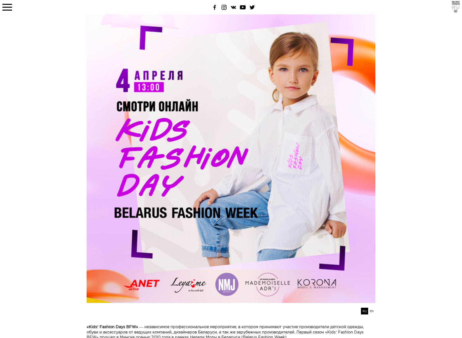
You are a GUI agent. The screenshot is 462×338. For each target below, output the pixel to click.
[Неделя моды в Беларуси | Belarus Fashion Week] (453, 12)
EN (372, 311)
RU (364, 311)
